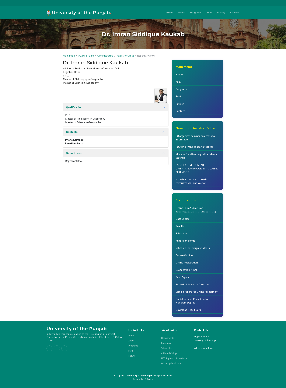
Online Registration (187, 262)
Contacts (71, 132)
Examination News (186, 270)
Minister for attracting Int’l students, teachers (196, 155)
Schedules (181, 233)
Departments (167, 338)
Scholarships (167, 348)
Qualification (74, 107)
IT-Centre (149, 379)
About (181, 12)
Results (180, 226)
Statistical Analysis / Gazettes (192, 284)
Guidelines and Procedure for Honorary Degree (192, 300)
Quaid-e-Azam (86, 55)
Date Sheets (182, 218)
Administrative (105, 55)
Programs (195, 12)
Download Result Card (188, 310)
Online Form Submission (196, 209)
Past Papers (182, 277)
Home (169, 12)
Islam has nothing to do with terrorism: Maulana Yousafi (192, 181)
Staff (209, 12)
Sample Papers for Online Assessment (197, 291)
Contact (234, 12)
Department (74, 153)
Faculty (221, 12)
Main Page (69, 55)
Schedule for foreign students (193, 248)
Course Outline (184, 255)
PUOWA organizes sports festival (194, 146)
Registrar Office (125, 55)
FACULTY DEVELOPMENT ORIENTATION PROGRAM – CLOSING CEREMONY (197, 168)
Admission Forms (185, 240)
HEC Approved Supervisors (174, 358)
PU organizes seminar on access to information (195, 137)
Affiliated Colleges (169, 353)
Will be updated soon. (171, 363)
